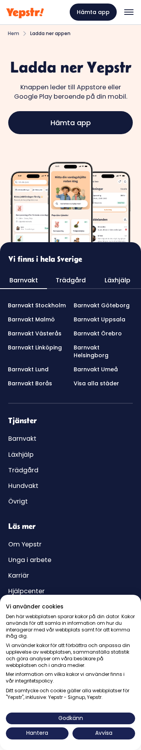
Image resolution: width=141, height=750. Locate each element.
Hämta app (93, 12)
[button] (129, 12)
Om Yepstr (25, 544)
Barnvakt (22, 438)
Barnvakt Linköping (35, 347)
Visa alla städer (96, 383)
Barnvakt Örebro (98, 333)
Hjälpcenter (26, 591)
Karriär (18, 575)
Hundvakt (23, 485)
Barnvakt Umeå (96, 369)
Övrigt (18, 501)
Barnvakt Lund (28, 369)
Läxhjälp (21, 454)
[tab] (23, 281)
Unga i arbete (29, 559)
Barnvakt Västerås (34, 333)
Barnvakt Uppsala (99, 319)
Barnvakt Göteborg (102, 305)
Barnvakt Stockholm (37, 305)
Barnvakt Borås (30, 383)
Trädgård (23, 470)
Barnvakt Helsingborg (91, 351)
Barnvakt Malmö (31, 319)
